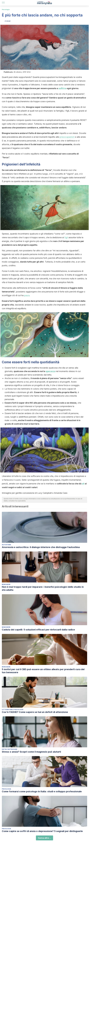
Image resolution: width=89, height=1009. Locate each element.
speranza (50, 371)
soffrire (62, 88)
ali (83, 483)
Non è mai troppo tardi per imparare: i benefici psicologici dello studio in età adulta (43, 588)
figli (66, 237)
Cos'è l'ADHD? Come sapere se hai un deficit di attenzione (35, 712)
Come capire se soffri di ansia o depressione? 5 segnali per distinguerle (42, 831)
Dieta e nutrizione (9, 749)
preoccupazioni (67, 137)
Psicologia (6, 9)
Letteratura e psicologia (12, 709)
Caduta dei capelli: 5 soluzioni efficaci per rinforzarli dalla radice (38, 629)
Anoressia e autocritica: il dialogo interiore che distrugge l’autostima (41, 547)
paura (27, 295)
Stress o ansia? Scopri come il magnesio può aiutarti (31, 751)
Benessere (6, 584)
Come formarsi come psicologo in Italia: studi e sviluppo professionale (42, 791)
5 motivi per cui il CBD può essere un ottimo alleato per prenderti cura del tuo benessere (43, 671)
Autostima (6, 545)
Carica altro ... (44, 838)
